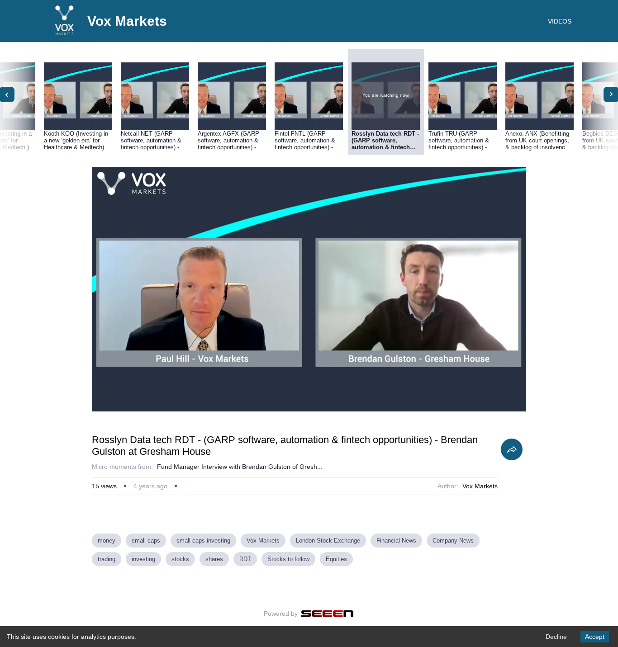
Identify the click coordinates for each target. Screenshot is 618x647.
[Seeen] (327, 613)
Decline (556, 636)
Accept (594, 636)
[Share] (512, 449)
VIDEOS (559, 21)
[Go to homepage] (65, 36)
